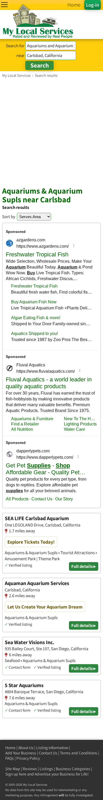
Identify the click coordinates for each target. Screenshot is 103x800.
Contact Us (48, 752)
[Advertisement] (51, 131)
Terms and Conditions (78, 752)
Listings (46, 768)
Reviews (30, 768)
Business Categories (73, 768)
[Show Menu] (4, 4)
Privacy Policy (28, 758)
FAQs (9, 758)
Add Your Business (20, 752)
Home (10, 747)
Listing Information (52, 747)
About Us (26, 747)
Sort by (8, 216)
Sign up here (15, 774)
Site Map (12, 768)
